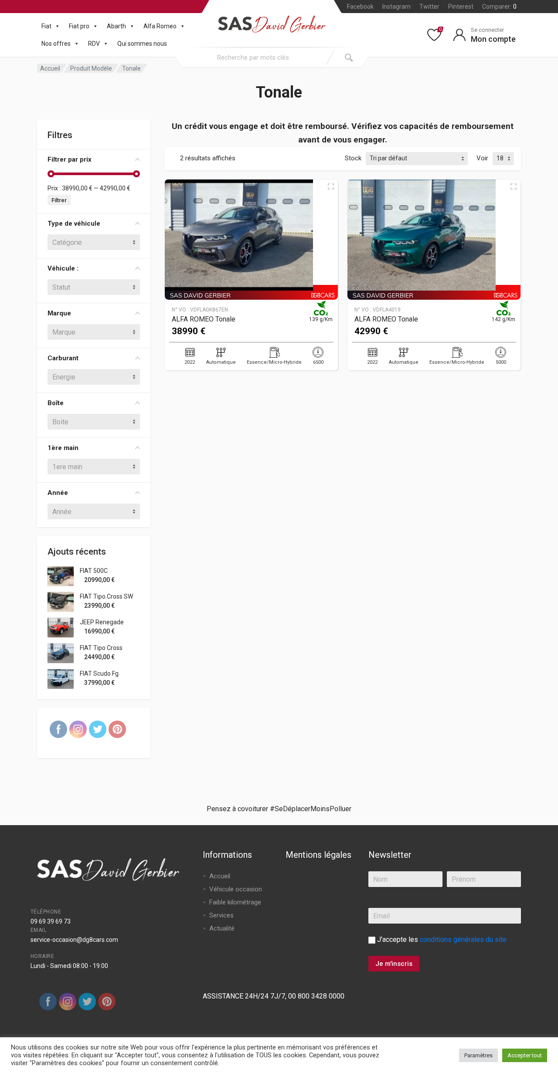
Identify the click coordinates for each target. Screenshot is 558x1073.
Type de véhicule (74, 223)
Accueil (50, 68)
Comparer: (499, 6)
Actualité (222, 928)
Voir (482, 158)
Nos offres (56, 43)
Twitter (429, 6)
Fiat (46, 26)
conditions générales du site (463, 939)
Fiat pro (79, 26)
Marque (59, 313)
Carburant (63, 358)
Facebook (360, 6)
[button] (55, 26)
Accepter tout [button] (524, 1055)
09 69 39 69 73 (51, 921)
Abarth (116, 26)
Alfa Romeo (160, 26)
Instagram (396, 6)
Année (58, 493)
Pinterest (460, 6)
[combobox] (253, 57)
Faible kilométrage (235, 902)
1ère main (63, 448)
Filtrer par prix (70, 159)
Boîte (56, 403)
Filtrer (59, 200)
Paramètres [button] (478, 1055)
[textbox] (94, 242)
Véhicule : (63, 268)
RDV (94, 43)
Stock (353, 158)
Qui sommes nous (142, 43)
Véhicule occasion (235, 889)
